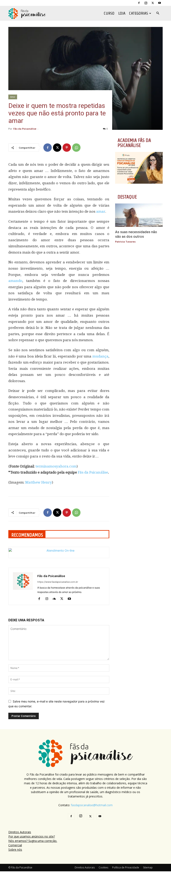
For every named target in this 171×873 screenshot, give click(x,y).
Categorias (138, 13)
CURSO (109, 13)
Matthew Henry (38, 482)
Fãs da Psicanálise (24, 128)
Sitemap (148, 867)
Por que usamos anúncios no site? (31, 836)
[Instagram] (146, 3)
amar (100, 211)
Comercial (15, 845)
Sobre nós (15, 850)
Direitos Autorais (19, 832)
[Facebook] (139, 3)
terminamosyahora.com (56, 466)
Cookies (103, 867)
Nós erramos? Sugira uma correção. (32, 841)
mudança (100, 356)
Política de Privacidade (125, 867)
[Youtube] (159, 3)
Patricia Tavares (125, 241)
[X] (153, 3)
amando (15, 281)
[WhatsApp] (76, 147)
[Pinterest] (67, 147)
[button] (158, 13)
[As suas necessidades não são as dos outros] (139, 215)
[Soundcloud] (55, 598)
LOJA (121, 13)
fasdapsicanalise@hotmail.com (92, 805)
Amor (12, 96)
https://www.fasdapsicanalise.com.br (57, 581)
